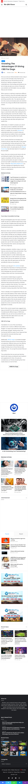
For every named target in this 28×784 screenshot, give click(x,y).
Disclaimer (22, 772)
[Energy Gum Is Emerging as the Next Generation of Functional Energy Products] (5, 200)
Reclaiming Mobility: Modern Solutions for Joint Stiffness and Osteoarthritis (20, 471)
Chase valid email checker (17, 551)
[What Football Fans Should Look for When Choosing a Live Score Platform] (21, 633)
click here (19, 130)
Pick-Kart (24, 769)
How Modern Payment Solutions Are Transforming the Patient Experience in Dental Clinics (7, 471)
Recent (21, 534)
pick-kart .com (14, 774)
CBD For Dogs (14, 366)
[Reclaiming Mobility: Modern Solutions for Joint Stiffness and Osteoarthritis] (21, 464)
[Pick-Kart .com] (9, 4)
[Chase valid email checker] (5, 553)
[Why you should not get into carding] (5, 540)
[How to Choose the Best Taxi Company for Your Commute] (5, 546)
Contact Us (10, 772)
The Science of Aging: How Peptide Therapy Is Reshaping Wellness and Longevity (20, 488)
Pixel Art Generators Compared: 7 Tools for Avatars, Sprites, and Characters (7, 641)
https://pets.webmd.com (17, 163)
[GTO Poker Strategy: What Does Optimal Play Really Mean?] (7, 650)
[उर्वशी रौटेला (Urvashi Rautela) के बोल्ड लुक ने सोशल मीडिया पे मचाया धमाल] (5, 559)
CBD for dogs (11, 339)
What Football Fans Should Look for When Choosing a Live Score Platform (20, 641)
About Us (5, 772)
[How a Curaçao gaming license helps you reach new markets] (5, 743)
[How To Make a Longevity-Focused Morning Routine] (5, 209)
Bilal (4, 72)
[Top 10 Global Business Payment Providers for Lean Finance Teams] (23, 748)
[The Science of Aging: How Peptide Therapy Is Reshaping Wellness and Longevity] (21, 481)
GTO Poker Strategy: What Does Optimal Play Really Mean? (6, 657)
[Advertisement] (14, 22)
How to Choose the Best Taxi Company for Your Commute (18, 545)
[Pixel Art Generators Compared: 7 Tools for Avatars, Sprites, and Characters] (7, 633)
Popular (7, 534)
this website (17, 266)
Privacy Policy (17, 772)
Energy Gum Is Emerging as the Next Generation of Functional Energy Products (18, 200)
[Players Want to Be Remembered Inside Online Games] (21, 650)
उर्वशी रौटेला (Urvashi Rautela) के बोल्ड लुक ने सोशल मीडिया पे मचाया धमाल (18, 559)
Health (7, 58)
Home (3, 58)
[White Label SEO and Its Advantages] (5, 566)
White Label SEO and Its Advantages (16, 565)
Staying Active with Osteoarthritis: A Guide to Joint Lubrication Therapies (7, 488)
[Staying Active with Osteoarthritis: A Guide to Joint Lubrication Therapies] (7, 481)
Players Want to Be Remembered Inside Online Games (20, 657)
